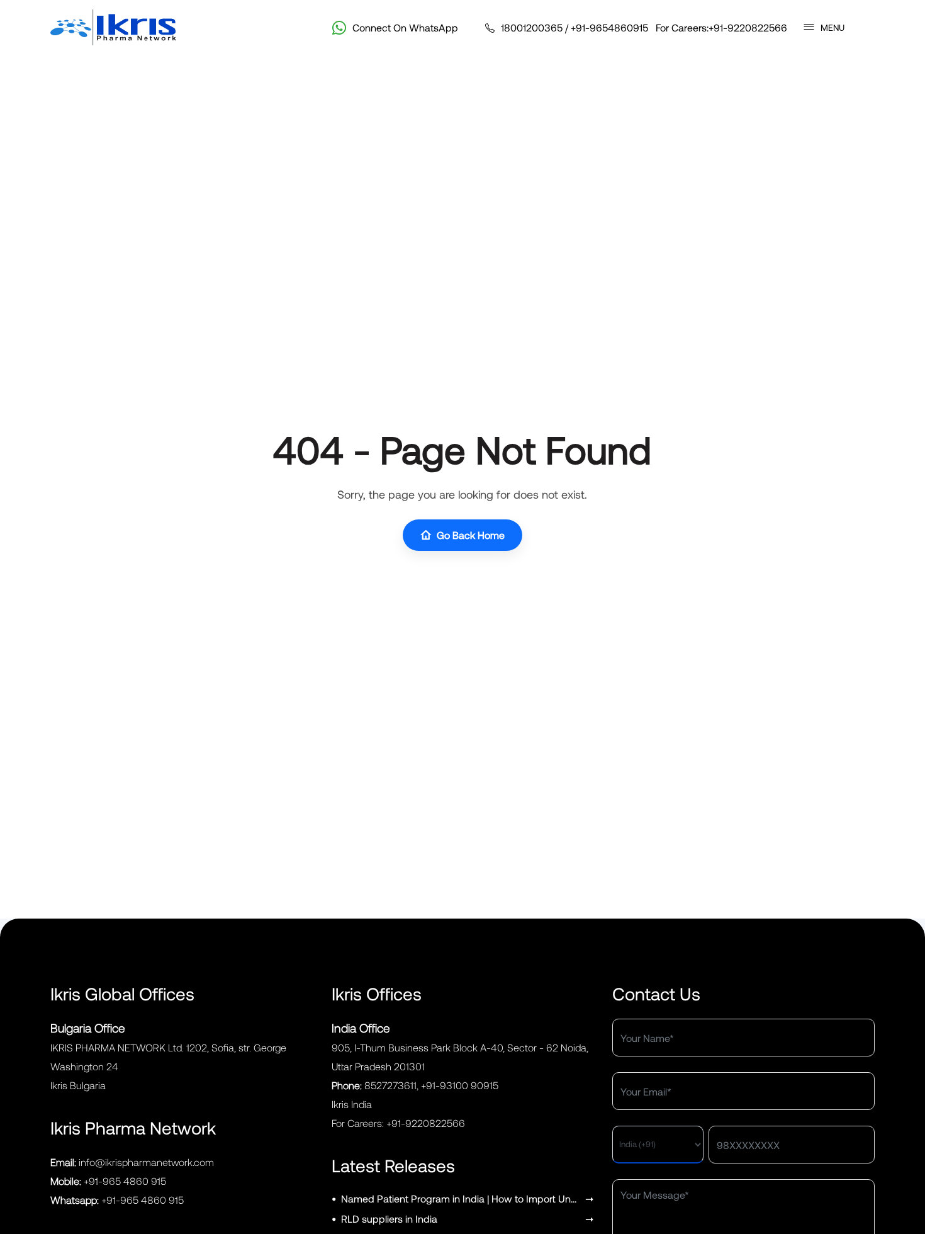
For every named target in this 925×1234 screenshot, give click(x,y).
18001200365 (532, 27)
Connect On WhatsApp (405, 27)
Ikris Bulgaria (78, 1085)
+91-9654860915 (609, 27)
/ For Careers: (644, 27)
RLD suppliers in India (389, 1219)
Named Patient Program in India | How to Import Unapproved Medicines (461, 1198)
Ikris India (352, 1104)
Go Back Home (471, 535)
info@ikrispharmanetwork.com (146, 1162)
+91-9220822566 (748, 27)
